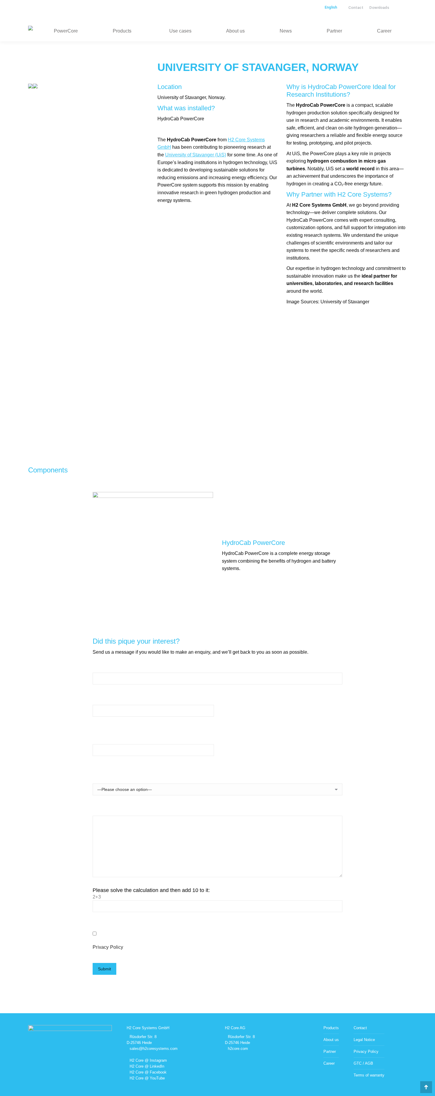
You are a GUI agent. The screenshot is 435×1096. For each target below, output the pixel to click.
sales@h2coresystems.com (154, 1048)
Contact (360, 1028)
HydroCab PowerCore (253, 542)
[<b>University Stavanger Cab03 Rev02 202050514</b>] (30, 86)
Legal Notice (364, 1039)
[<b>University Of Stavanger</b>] (35, 86)
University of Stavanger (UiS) (195, 154)
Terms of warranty (369, 1075)
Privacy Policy (108, 947)
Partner (329, 1051)
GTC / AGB (363, 1063)
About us (331, 1039)
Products (331, 1028)
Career (329, 1063)
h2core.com (238, 1048)
